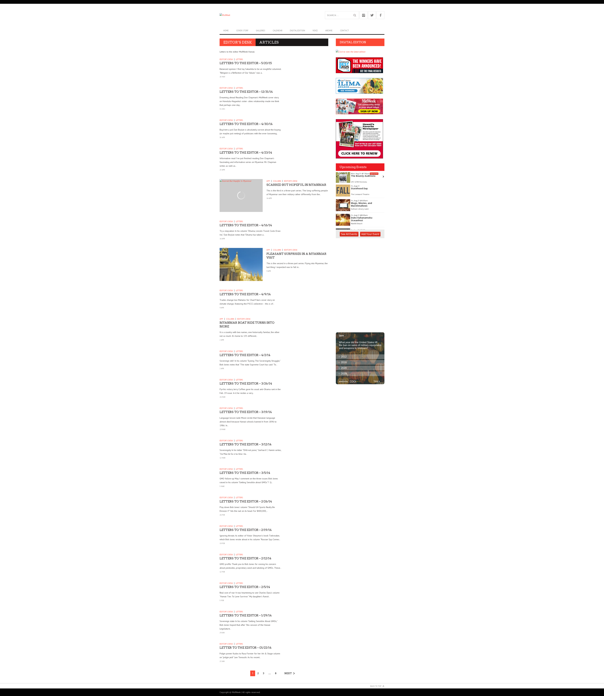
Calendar (277, 30)
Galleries (260, 30)
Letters (239, 59)
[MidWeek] (261, 15)
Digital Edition (297, 30)
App (268, 181)
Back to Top (375, 686)
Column (277, 181)
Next (288, 673)
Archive (329, 30)
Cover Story (242, 30)
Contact (344, 30)
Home (226, 30)
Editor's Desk (226, 59)
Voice (315, 30)
